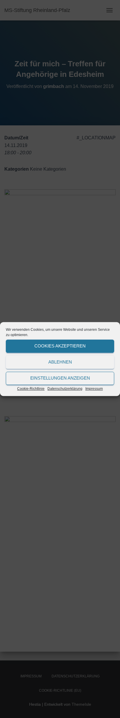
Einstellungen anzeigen (60, 378)
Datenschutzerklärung (64, 389)
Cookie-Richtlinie (31, 389)
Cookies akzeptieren (60, 345)
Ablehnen (60, 361)
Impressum (94, 389)
